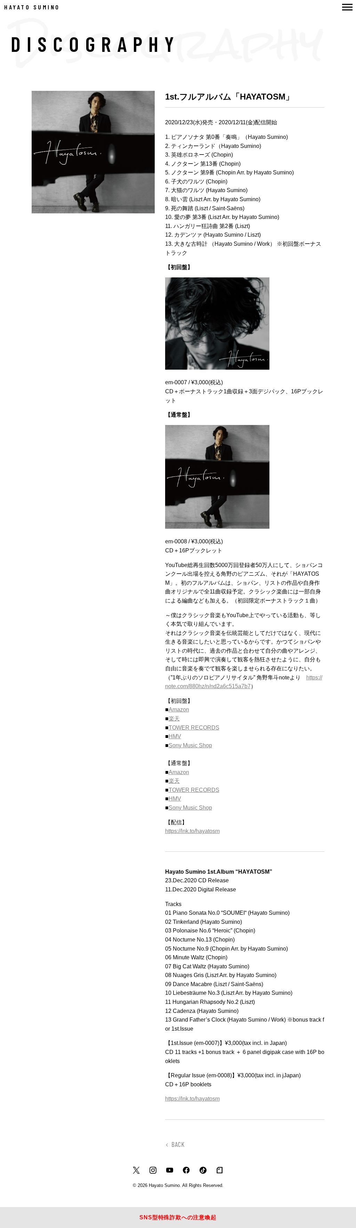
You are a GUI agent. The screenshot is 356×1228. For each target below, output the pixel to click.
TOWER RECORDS (194, 728)
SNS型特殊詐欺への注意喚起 (177, 1217)
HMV (175, 736)
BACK (178, 1144)
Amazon (179, 710)
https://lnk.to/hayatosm (192, 831)
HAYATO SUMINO (32, 7)
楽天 (174, 719)
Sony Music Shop (190, 745)
